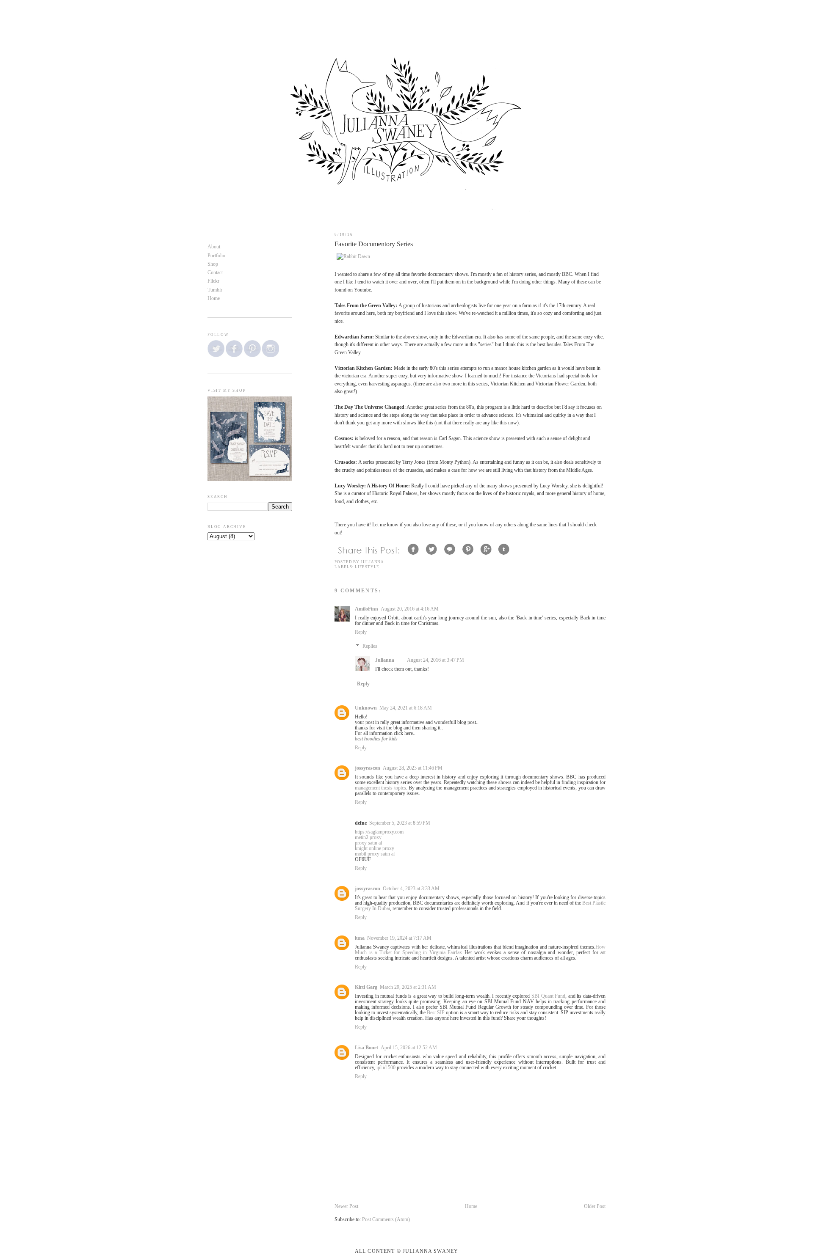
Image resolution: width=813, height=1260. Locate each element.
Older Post (595, 1206)
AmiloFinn (366, 609)
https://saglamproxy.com (379, 832)
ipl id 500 (385, 1067)
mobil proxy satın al (375, 854)
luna (360, 938)
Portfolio (216, 256)
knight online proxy (374, 848)
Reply (361, 632)
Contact (215, 272)
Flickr (213, 281)
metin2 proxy (368, 837)
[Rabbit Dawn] (353, 256)
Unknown (366, 708)
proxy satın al (368, 843)
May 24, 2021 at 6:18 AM (405, 708)
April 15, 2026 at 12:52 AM (409, 1048)
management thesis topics (380, 788)
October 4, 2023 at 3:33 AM (411, 888)
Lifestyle (367, 567)
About (213, 247)
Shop (212, 264)
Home (471, 1206)
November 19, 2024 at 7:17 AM (399, 938)
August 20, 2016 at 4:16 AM (410, 609)
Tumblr (214, 290)
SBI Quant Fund (548, 996)
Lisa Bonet (366, 1048)
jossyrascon (367, 768)
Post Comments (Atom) (386, 1219)
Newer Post (346, 1206)
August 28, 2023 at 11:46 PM (412, 768)
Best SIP (436, 1012)
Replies (369, 646)
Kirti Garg (366, 987)
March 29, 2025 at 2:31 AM (408, 987)
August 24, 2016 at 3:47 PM (435, 660)
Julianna (384, 660)
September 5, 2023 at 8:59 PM (399, 823)
